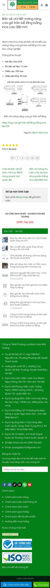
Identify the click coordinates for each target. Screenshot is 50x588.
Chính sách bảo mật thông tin (21, 501)
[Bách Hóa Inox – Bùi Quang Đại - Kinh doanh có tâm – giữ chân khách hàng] (23, 5)
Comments (16, 278)
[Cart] (46, 5)
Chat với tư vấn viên (18, 584)
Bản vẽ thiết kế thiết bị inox (14, 15)
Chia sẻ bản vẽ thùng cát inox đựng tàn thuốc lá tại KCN (28, 256)
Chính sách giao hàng (17, 511)
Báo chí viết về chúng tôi (15, 567)
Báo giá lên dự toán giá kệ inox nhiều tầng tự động (28, 285)
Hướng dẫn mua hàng (17, 521)
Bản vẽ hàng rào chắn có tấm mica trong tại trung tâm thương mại (28, 265)
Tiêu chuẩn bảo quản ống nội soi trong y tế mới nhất (26, 247)
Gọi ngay (43, 584)
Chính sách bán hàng (16, 496)
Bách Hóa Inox (40, 132)
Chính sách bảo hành (16, 506)
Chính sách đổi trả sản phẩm (20, 516)
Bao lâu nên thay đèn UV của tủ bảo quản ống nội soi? (28, 239)
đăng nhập (22, 196)
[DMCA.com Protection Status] (10, 534)
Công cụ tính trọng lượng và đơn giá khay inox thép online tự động (28, 324)
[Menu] (3, 4)
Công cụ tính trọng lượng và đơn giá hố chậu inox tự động (28, 315)
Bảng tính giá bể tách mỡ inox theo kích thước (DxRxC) (28, 303)
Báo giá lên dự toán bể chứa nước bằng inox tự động (27, 294)
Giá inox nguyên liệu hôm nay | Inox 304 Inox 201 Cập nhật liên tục (28, 273)
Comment (16, 308)
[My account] (41, 5)
